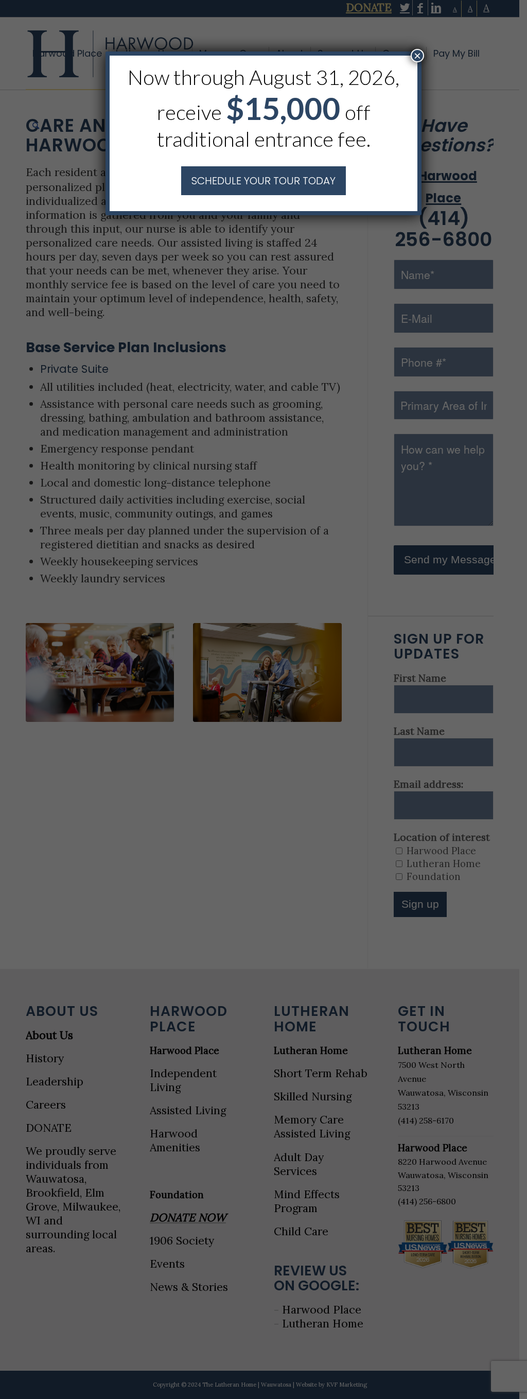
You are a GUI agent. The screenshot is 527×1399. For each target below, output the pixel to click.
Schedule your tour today (263, 181)
